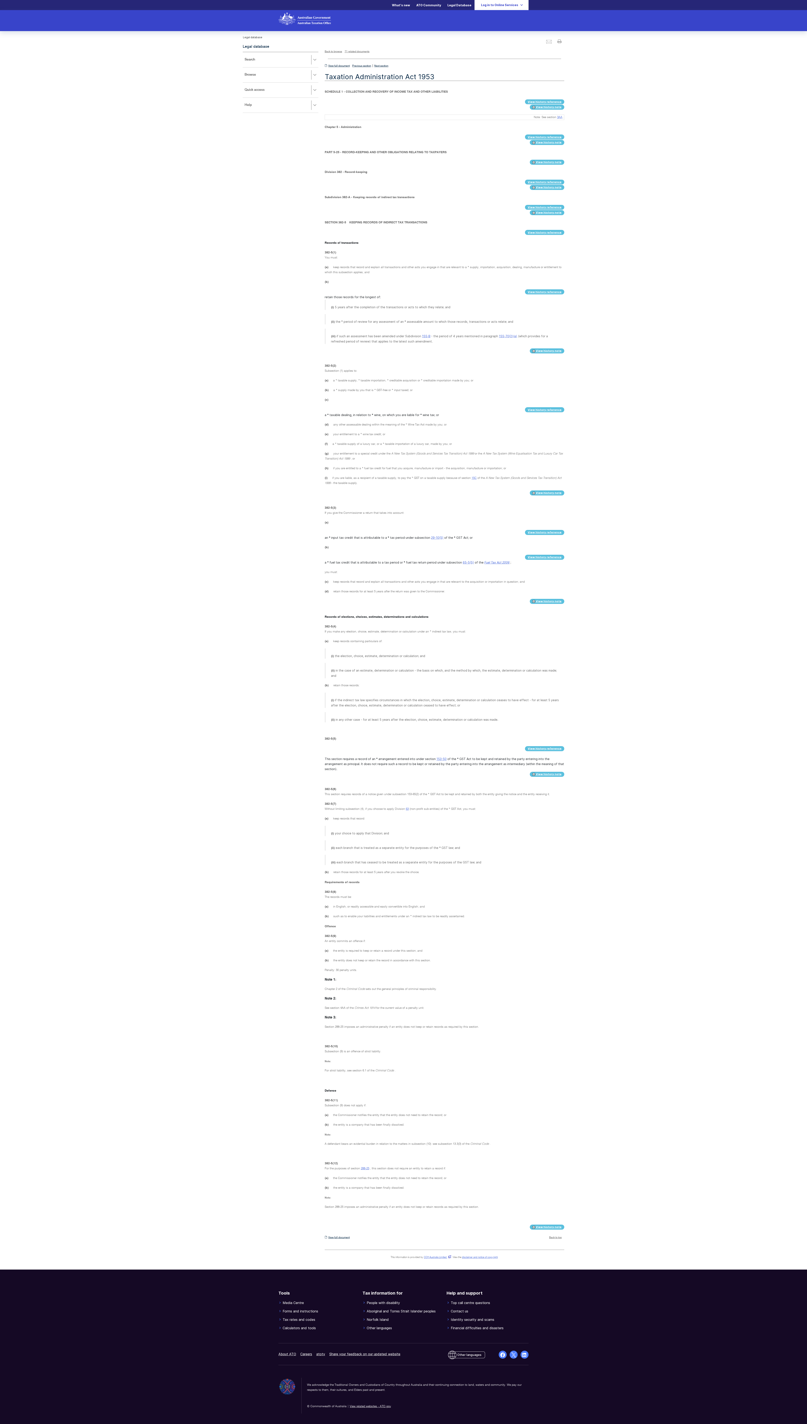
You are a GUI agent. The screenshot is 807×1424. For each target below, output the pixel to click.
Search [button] (256, 62)
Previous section (361, 66)
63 (407, 809)
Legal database (256, 47)
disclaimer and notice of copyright (480, 1257)
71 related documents (357, 51)
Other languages (469, 1355)
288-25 (365, 1168)
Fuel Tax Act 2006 (497, 562)
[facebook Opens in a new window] (503, 1355)
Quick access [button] (261, 92)
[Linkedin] (525, 1355)
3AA (559, 117)
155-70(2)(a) (508, 336)
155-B (426, 336)
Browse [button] (256, 77)
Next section (381, 66)
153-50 (441, 759)
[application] (280, 82)
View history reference (545, 101)
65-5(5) (468, 562)
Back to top (555, 1237)
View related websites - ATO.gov (370, 1406)
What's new (401, 5)
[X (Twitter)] (514, 1355)
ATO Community (428, 5)
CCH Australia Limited (437, 1257)
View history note (548, 107)
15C (474, 478)
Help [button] (254, 108)
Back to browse (333, 51)
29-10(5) (437, 537)
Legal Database (459, 5)
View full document (339, 66)
